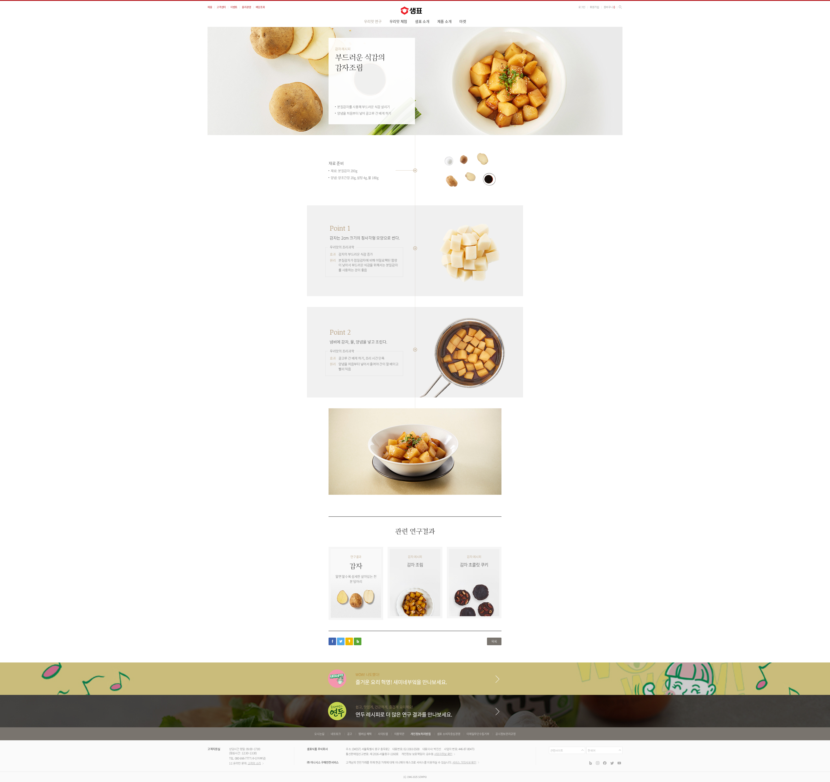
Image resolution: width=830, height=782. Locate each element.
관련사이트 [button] (556, 750)
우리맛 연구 (373, 21)
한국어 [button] (591, 750)
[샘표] (411, 10)
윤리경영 (246, 7)
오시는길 (319, 734)
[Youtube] (619, 763)
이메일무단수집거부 (477, 734)
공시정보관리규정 (505, 734)
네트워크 (336, 734)
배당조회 (260, 7)
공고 (349, 734)
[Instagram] (597, 763)
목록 (494, 641)
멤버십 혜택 (365, 734)
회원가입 (594, 7)
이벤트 (233, 7)
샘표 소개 (422, 21)
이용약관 (399, 734)
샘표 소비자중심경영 (448, 734)
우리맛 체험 (398, 21)
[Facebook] (604, 763)
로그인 (581, 7)
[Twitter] (612, 763)
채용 (210, 7)
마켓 (462, 21)
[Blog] (590, 763)
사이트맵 (383, 734)
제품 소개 (444, 21)
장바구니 (609, 7)
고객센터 (221, 7)
